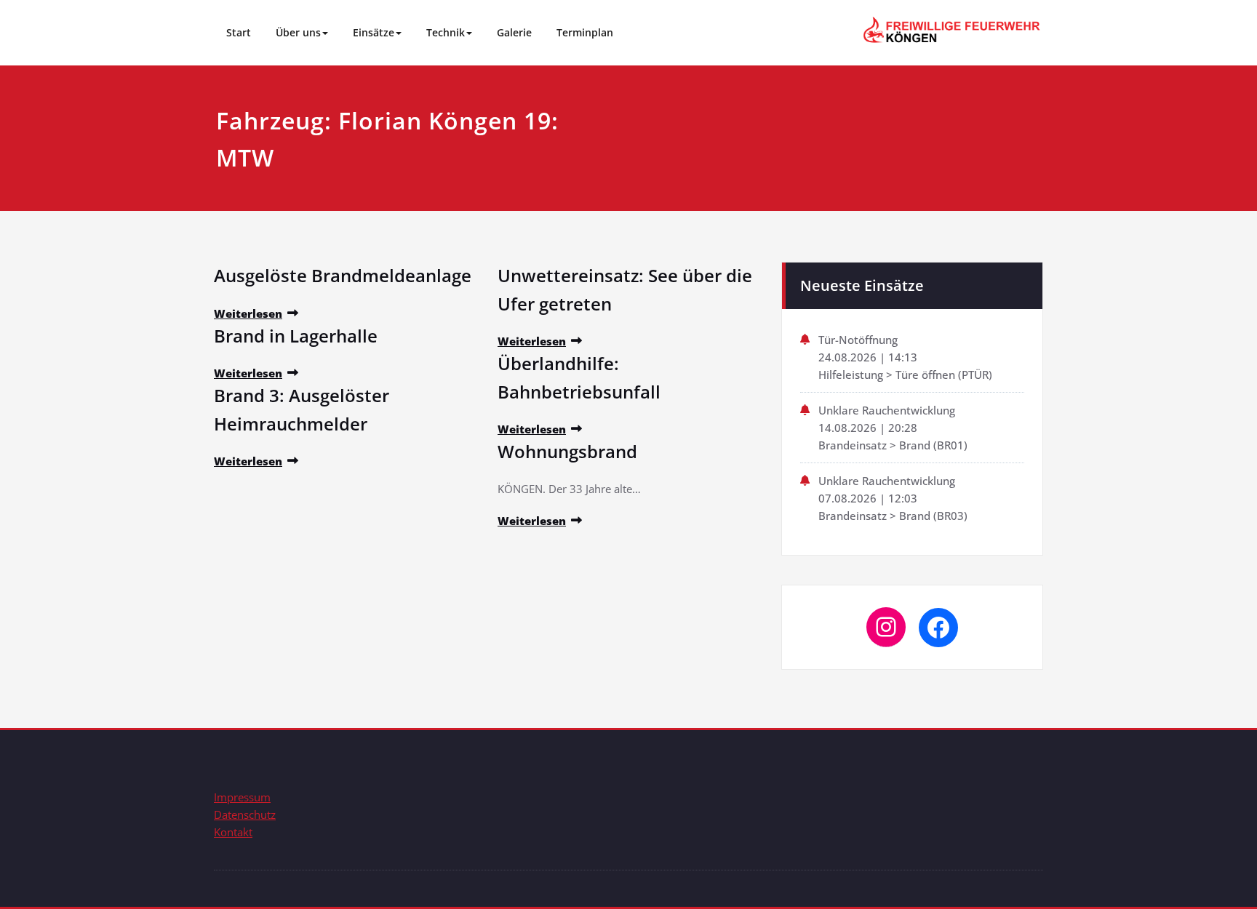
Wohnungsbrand (567, 451)
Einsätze (373, 32)
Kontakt (233, 832)
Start (238, 32)
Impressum (242, 797)
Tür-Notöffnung (858, 339)
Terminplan (584, 32)
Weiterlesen (248, 313)
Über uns (298, 32)
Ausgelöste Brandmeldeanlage (342, 275)
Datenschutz (245, 814)
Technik (445, 32)
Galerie (514, 32)
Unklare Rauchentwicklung (886, 410)
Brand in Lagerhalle (296, 336)
